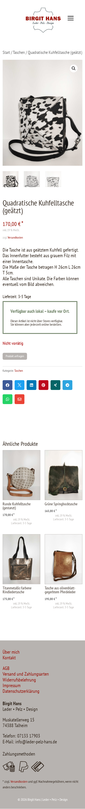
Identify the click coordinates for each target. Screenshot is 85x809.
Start (6, 52)
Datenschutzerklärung (21, 691)
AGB (6, 668)
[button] (74, 68)
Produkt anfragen (15, 356)
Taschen (19, 52)
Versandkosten (15, 237)
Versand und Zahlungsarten (26, 674)
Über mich (11, 652)
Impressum (11, 685)
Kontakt (9, 658)
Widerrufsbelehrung (19, 680)
